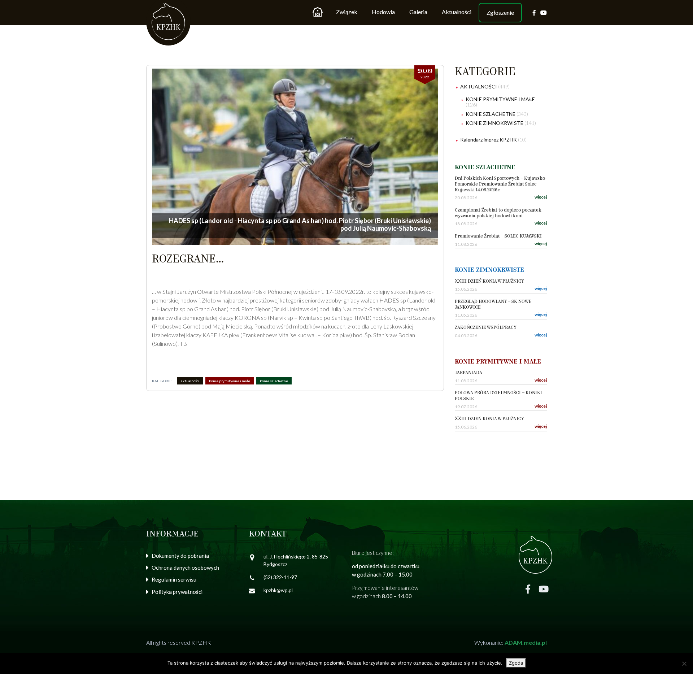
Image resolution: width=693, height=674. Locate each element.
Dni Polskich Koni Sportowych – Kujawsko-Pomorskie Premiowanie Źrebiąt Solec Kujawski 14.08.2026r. (501, 184)
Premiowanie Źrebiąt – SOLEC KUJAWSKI (498, 236)
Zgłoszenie (500, 12)
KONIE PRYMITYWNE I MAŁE (229, 381)
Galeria (418, 11)
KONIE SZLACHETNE (274, 381)
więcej (541, 197)
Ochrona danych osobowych (185, 567)
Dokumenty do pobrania (180, 555)
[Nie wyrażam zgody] (684, 663)
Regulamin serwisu (174, 579)
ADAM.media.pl (526, 642)
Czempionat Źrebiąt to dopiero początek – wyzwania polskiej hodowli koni (500, 213)
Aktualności (456, 11)
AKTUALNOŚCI (190, 381)
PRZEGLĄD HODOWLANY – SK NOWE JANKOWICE (493, 304)
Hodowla (383, 11)
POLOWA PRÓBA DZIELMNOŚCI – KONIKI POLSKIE (498, 396)
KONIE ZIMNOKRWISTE (494, 123)
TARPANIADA (468, 372)
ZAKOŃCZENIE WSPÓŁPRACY (486, 327)
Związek (346, 11)
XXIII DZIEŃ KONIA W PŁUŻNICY (489, 281)
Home (317, 12)
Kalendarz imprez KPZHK (488, 139)
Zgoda (516, 663)
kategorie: (162, 381)
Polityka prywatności (177, 591)
